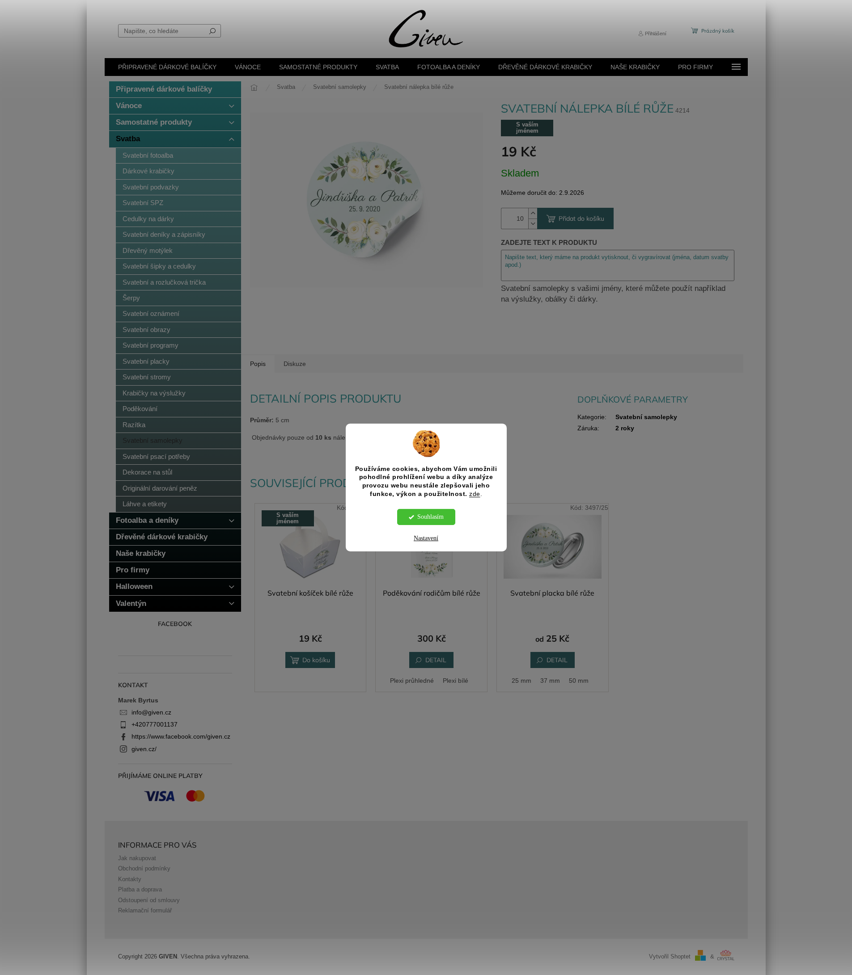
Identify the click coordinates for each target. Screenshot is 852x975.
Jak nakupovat (137, 858)
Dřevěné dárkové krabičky (162, 537)
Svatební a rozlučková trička (164, 282)
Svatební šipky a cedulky (159, 266)
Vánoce (129, 105)
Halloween (134, 586)
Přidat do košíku (581, 218)
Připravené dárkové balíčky (164, 89)
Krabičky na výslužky (154, 393)
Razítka (134, 425)
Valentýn (131, 603)
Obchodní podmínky (144, 869)
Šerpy (131, 298)
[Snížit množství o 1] (532, 224)
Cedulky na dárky (148, 219)
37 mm (550, 680)
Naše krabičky (140, 553)
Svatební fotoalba (148, 155)
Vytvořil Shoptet (670, 957)
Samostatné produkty (154, 122)
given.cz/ (144, 748)
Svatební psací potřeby (156, 456)
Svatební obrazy (146, 329)
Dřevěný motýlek (148, 250)
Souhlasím (430, 516)
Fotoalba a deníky (147, 520)
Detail (435, 660)
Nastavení (426, 538)
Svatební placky (146, 361)
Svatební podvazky (151, 187)
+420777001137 (154, 724)
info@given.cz (151, 712)
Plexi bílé (455, 680)
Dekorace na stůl (147, 472)
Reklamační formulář (145, 911)
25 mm (521, 680)
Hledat (212, 31)
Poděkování (140, 408)
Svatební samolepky (152, 440)
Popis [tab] (258, 363)
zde (474, 494)
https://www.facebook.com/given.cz (180, 736)
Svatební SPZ (143, 202)
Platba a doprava (140, 890)
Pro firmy (132, 570)
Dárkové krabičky (148, 171)
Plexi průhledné (412, 680)
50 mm (579, 680)
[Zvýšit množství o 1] (532, 213)
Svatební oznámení (151, 313)
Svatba (128, 138)
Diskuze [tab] (295, 363)
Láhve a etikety (145, 504)
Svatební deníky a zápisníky (164, 234)
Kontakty (129, 879)
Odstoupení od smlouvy (149, 900)
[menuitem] (167, 67)
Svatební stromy (147, 377)
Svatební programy (150, 345)
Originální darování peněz (160, 488)
